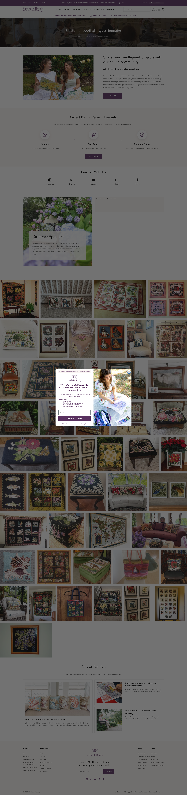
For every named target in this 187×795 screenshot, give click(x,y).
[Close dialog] (129, 372)
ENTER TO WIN (74, 418)
